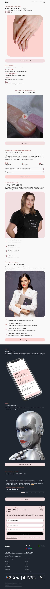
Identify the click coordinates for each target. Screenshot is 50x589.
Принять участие (24, 61)
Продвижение (7, 569)
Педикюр (6, 564)
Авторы (26, 564)
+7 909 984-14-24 (9, 552)
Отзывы (26, 566)
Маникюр (6, 561)
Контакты (27, 569)
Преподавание (7, 566)
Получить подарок (24, 464)
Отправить (24, 534)
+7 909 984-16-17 (9, 555)
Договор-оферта (7, 585)
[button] (23, 492)
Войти (41, 1)
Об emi (26, 561)
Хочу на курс (24, 143)
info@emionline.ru (29, 552)
